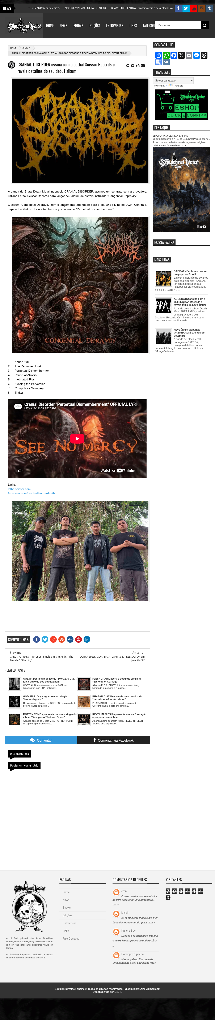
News (63, 25)
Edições (94, 25)
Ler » (116, 904)
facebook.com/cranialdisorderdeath (31, 493)
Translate (178, 85)
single (26, 48)
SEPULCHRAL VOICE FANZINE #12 (170, 135)
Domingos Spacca (132, 954)
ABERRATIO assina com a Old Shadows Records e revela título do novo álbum (190, 301)
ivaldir (124, 912)
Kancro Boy (128, 930)
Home (50, 25)
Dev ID (118, 991)
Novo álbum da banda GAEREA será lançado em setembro (189, 332)
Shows (78, 25)
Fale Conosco (152, 25)
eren (124, 891)
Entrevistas (114, 25)
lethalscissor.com (19, 489)
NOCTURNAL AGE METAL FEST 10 (62, 8)
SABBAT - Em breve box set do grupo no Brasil (190, 273)
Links (133, 25)
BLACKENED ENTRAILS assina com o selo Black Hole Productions (126, 8)
